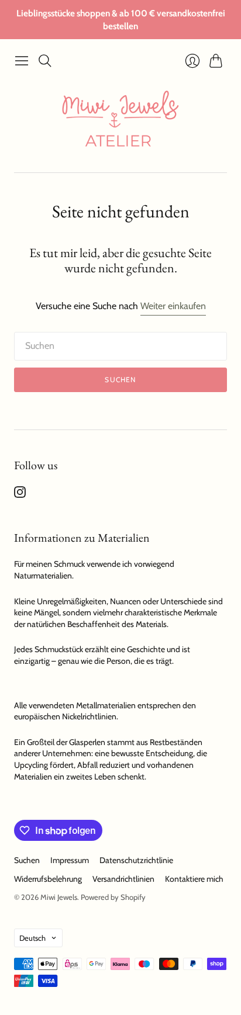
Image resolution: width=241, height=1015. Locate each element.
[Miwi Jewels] (120, 122)
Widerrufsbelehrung (48, 879)
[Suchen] (45, 61)
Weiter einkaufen (173, 305)
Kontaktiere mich (194, 879)
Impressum (69, 860)
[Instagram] (20, 494)
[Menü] (21, 61)
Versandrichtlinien (123, 879)
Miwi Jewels (58, 897)
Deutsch (32, 938)
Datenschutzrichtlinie (136, 860)
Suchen (120, 379)
